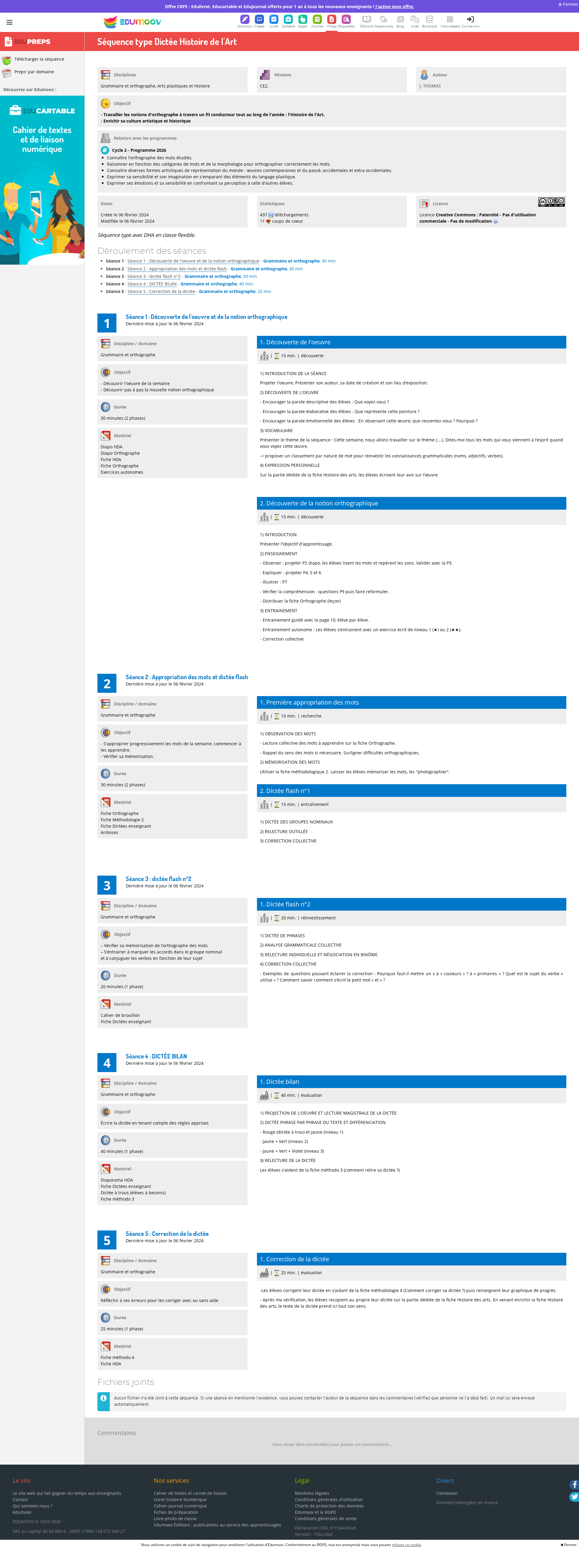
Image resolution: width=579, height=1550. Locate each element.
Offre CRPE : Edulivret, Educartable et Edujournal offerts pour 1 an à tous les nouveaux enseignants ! (289, 6)
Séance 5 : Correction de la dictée (161, 291)
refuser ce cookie (406, 1544)
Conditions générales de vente (325, 1518)
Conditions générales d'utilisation (329, 1499)
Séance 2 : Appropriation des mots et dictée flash (177, 269)
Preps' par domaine (34, 72)
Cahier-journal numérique (180, 1506)
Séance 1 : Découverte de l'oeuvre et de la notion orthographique (193, 261)
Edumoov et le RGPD (315, 1512)
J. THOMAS (430, 86)
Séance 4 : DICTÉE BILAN (152, 284)
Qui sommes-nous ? (32, 1506)
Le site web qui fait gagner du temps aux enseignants (67, 1493)
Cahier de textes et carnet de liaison (190, 1493)
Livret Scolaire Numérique (180, 1499)
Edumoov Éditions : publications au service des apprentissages (217, 1525)
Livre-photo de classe (175, 1518)
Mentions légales (312, 1493)
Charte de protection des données (329, 1506)
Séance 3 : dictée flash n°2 (154, 276)
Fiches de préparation (176, 1512)
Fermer (570, 4)
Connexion (447, 1493)
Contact (20, 1499)
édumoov (22, 1512)
